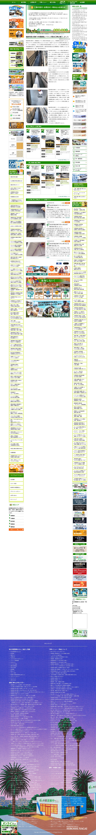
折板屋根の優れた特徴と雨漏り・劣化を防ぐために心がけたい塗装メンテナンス (66, 706)
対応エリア (13, 671)
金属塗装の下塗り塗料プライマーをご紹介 (79, 296)
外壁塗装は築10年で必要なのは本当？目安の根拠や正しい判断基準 (24, 700)
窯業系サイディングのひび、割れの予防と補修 (79, 340)
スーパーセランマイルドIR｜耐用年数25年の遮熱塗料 (61, 775)
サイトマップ (14, 499)
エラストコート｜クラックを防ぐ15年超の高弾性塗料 (61, 787)
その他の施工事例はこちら (64, 159)
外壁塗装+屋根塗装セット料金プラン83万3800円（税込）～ (62, 664)
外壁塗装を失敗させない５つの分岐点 (79, 221)
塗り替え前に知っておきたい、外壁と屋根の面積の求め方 (22, 771)
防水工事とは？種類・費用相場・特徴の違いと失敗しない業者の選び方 (25, 784)
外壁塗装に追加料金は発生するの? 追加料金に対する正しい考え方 (64, 699)
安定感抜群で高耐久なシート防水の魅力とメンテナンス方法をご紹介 (25, 789)
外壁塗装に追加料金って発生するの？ (78, 225)
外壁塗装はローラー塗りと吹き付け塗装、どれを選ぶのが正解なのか (25, 766)
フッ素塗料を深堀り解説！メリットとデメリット (80, 455)
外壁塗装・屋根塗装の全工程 (56, 658)
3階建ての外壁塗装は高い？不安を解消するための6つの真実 (23, 709)
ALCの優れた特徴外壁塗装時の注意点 (15, 444)
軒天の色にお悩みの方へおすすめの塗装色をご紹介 (16, 317)
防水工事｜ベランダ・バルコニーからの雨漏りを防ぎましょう (63, 694)
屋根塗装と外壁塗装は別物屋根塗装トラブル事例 (16, 293)
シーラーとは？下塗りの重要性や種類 (79, 300)
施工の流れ (53, 2)
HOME (27, 33)
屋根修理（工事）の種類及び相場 (15, 214)
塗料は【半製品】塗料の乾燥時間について (16, 436)
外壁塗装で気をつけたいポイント (16, 297)
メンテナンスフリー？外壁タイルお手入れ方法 (79, 356)
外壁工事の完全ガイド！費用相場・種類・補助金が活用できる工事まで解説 (26, 704)
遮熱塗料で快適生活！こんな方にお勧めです (59, 784)
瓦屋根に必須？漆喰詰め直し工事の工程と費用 (60, 711)
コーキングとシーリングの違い (16, 440)
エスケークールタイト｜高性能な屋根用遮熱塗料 (60, 782)
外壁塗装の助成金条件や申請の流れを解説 (79, 217)
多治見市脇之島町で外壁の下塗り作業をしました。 (79, 23)
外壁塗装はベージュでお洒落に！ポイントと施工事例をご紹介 (23, 817)
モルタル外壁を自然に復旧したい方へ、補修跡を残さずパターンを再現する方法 (27, 745)
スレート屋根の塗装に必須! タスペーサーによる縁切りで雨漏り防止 (24, 761)
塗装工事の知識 (14, 176)
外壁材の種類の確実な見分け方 (77, 269)
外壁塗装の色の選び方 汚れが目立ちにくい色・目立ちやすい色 (23, 690)
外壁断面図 (13, 452)
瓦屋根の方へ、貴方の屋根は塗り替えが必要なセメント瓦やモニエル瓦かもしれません (68, 715)
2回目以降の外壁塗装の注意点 (78, 284)
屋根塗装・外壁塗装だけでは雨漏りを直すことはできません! (23, 711)
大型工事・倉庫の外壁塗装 (55, 756)
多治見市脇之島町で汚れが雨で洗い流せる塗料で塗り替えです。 (79, 16)
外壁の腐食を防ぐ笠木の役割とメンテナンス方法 (16, 325)
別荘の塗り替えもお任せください (80, 197)
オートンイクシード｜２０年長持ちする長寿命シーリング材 (62, 796)
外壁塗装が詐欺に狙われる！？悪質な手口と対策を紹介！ (22, 755)
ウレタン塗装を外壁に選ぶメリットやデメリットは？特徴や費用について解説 (66, 801)
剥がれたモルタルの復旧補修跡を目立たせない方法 (16, 278)
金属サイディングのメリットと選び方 (15, 357)
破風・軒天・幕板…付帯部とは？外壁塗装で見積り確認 (61, 717)
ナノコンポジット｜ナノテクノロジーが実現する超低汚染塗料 (63, 785)
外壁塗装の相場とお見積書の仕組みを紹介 (79, 233)
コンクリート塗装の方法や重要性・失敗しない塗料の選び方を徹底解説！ (65, 745)
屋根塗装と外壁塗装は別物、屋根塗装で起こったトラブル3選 (23, 759)
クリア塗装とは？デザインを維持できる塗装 (16, 254)
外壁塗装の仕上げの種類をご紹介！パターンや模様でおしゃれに (24, 826)
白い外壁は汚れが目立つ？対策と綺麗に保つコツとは (80, 443)
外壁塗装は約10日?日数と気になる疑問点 (79, 249)
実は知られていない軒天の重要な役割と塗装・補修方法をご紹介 (63, 720)
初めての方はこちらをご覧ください (57, 651)
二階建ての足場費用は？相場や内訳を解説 (79, 324)
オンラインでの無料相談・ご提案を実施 (79, 209)
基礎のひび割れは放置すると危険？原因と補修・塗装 (21, 803)
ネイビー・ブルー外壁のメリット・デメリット (79, 431)
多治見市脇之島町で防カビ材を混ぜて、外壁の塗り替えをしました (79, 13)
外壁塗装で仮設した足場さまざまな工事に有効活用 (80, 316)
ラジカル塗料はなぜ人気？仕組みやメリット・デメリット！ (23, 824)
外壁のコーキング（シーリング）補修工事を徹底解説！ (61, 701)
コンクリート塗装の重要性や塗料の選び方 (15, 401)
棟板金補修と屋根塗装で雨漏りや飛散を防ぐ (16, 405)
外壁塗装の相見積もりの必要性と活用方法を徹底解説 (21, 754)
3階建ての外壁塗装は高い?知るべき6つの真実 (80, 261)
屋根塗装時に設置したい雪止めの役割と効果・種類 (16, 333)
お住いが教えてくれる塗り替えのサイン (15, 189)
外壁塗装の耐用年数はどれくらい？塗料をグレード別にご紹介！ (24, 732)
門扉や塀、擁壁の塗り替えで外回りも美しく (59, 690)
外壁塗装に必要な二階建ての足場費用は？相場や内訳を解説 (62, 764)
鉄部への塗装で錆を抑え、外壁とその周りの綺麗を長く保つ (62, 734)
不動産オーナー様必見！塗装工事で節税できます (79, 312)
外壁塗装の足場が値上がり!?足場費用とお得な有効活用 (61, 763)
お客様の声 (33, 2)
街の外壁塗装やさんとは (16, 651)
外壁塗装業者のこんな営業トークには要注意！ (80, 328)
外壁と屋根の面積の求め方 (16, 448)
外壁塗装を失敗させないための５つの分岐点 (20, 693)
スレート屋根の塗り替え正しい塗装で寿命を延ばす (16, 345)
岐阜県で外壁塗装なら (15, 487)
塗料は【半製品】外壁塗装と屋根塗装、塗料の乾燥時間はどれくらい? (25, 764)
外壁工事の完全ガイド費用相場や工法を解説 (15, 206)
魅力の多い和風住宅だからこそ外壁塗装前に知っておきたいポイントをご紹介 (66, 710)
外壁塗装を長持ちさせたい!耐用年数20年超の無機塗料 (80, 304)
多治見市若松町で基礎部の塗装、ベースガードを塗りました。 (79, 19)
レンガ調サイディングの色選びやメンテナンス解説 (16, 270)
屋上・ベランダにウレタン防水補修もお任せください (16, 420)
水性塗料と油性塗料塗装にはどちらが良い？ (79, 352)
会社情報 (12, 669)
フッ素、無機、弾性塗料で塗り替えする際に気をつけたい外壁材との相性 (26, 777)
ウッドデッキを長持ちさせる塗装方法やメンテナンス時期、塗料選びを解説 (66, 740)
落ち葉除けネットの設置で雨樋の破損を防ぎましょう (61, 731)
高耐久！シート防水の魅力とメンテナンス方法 (16, 425)
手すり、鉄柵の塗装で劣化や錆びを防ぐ (15, 385)
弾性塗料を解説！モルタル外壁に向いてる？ (80, 459)
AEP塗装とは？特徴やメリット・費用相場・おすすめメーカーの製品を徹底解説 (66, 805)
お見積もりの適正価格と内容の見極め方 (79, 241)
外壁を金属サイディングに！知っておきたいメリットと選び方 (63, 703)
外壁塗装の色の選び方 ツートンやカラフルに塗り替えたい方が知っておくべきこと (28, 692)
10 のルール (13, 662)
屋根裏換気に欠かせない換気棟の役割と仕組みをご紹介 (22, 791)
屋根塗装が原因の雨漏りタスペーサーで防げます (16, 349)
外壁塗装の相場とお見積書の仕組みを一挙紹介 (60, 667)
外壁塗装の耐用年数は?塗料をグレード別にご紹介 (16, 230)
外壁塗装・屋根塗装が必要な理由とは (18, 715)
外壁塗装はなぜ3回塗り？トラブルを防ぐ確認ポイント (22, 752)
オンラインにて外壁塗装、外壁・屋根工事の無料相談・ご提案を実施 (64, 695)
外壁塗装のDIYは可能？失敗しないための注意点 (79, 332)
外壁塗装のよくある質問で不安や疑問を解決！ (80, 213)
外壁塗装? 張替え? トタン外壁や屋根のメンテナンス (61, 704)
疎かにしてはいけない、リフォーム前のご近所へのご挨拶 (22, 706)
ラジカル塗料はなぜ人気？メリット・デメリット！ (80, 475)
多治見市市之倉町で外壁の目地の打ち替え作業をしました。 (79, 29)
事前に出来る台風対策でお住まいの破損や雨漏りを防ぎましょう (24, 799)
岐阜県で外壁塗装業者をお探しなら (18, 674)
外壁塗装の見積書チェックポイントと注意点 (80, 237)
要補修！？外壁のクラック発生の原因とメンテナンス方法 (22, 739)
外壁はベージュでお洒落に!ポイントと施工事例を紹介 (80, 447)
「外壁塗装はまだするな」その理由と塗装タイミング (16, 201)
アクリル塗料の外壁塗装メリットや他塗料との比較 (16, 242)
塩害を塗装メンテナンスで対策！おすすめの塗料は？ (21, 792)
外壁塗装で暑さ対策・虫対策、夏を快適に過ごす (60, 761)
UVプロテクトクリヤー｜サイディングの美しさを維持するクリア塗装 (64, 789)
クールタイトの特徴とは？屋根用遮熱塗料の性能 (80, 471)
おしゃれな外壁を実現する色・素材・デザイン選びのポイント (23, 808)
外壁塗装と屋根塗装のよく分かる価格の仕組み (60, 653)
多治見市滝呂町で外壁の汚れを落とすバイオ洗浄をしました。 (79, 32)
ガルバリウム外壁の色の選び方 (78, 280)
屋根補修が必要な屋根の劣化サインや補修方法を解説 (61, 733)
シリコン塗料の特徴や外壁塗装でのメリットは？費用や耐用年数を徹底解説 (66, 798)
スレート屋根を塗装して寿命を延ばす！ (58, 754)
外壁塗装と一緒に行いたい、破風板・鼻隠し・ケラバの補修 (62, 718)
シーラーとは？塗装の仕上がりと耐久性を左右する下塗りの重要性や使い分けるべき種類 (68, 817)
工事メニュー (43, 2)
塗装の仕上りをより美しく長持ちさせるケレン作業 (16, 285)
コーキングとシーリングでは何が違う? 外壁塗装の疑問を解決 (23, 768)
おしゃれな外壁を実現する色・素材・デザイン (80, 427)
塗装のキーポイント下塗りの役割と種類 (78, 292)
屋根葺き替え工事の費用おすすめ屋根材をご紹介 (16, 218)
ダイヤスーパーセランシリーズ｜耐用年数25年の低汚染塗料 (62, 778)
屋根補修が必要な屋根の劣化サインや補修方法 (16, 341)
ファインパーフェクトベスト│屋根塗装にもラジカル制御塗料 (63, 771)
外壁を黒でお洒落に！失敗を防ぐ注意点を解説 (79, 439)
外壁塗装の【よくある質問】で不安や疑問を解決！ (21, 684)
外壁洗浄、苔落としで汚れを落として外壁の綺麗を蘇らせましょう (64, 749)
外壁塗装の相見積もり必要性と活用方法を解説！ (80, 229)
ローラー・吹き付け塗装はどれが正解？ (78, 372)
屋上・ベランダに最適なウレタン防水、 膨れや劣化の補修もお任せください (26, 787)
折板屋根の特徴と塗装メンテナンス (14, 365)
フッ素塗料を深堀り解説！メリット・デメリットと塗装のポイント (24, 821)
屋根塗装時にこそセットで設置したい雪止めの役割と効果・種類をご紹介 (65, 729)
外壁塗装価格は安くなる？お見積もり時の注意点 (16, 210)
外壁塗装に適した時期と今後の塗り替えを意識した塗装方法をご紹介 (25, 734)
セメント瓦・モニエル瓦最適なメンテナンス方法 (16, 373)
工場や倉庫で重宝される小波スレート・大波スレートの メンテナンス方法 (26, 778)
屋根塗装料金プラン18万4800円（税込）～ (59, 662)
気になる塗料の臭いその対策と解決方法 (78, 257)
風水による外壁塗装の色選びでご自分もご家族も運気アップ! (23, 697)
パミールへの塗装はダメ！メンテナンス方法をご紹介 (80, 396)
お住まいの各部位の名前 (16, 226)
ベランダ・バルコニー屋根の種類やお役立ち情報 (16, 409)
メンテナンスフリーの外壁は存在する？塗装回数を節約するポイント (25, 727)
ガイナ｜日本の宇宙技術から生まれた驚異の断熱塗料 (61, 792)
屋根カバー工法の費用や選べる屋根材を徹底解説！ (61, 685)
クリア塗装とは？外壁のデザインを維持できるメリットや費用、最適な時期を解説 (67, 803)
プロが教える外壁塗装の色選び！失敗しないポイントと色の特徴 (24, 686)
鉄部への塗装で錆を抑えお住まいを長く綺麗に (16, 377)
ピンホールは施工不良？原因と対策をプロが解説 (16, 282)
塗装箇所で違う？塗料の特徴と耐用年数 (79, 288)
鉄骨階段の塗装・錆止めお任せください (16, 381)
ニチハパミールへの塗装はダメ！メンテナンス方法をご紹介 (23, 796)
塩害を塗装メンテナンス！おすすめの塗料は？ (16, 432)
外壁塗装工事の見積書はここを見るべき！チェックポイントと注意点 (64, 669)
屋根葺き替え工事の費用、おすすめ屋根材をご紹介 (61, 683)
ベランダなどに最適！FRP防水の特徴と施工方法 (16, 417)
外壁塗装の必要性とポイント (56, 678)
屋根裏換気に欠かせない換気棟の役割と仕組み (16, 428)
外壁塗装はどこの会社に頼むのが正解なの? (19, 762)
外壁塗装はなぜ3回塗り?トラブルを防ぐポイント (16, 301)
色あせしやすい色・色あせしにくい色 (79, 106)
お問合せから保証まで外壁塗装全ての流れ (59, 656)
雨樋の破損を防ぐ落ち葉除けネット (14, 337)
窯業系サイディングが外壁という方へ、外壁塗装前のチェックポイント (65, 824)
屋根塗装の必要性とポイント (56, 679)
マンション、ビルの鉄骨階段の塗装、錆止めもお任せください (63, 736)
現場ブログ (33, 33)
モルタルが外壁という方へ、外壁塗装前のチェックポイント (62, 823)
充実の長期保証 (14, 665)
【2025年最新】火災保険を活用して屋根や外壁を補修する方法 (63, 674)
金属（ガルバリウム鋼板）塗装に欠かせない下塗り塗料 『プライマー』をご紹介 (67, 821)
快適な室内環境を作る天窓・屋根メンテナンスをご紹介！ (62, 724)
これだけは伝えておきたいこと (17, 658)
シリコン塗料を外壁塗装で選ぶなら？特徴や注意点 (16, 250)
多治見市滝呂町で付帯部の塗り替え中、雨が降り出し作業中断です (79, 39)
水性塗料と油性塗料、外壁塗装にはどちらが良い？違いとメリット (64, 814)
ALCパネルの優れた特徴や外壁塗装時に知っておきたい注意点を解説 (25, 769)
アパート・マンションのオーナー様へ (79, 193)
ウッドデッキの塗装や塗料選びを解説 (15, 389)
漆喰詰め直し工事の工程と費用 (78, 364)
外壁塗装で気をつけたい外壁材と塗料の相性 (16, 456)
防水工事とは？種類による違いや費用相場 (16, 413)
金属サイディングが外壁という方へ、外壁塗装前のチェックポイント (64, 826)
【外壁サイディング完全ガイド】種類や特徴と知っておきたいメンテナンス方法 (27, 743)
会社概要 (82, 2)
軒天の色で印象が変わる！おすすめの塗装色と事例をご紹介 (62, 722)
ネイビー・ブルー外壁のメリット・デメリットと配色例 (22, 810)
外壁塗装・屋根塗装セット (16, 61)
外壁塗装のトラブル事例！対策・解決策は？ (80, 420)
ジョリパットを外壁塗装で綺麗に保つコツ (80, 368)
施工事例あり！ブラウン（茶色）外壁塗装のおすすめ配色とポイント (25, 819)
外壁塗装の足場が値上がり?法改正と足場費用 (80, 320)
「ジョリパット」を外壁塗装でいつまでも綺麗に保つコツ (22, 775)
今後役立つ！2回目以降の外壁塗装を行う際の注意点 (61, 688)
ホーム (13, 2)
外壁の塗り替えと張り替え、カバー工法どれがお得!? (79, 264)
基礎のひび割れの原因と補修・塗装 (78, 416)
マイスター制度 (14, 664)
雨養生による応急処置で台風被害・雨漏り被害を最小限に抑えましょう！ (26, 801)
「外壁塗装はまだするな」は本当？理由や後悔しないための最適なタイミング (27, 702)
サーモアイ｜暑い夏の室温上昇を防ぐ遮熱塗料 (60, 773)
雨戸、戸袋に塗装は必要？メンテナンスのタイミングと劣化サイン (64, 747)
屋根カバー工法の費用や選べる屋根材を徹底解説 (16, 222)
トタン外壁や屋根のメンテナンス (15, 361)
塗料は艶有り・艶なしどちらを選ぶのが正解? (79, 348)
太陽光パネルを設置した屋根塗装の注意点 (79, 388)
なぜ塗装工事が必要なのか (16, 180)
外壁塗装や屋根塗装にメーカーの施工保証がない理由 (80, 308)
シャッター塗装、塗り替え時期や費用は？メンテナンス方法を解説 (64, 743)
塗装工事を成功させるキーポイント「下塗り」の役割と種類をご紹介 (64, 819)
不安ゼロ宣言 (13, 667)
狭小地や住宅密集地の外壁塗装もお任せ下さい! (16, 353)
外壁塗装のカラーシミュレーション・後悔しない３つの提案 (23, 695)
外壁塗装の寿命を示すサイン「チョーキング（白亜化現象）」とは (24, 738)
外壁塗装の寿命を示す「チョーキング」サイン (16, 262)
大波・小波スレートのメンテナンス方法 (15, 460)
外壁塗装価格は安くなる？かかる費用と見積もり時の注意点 (62, 671)
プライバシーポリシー (15, 491)
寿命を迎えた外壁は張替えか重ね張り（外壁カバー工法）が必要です (64, 687)
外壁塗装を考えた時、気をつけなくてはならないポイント (22, 750)
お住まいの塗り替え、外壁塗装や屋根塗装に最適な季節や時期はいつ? (25, 736)
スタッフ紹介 (14, 483)
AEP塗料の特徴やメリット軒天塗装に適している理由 (80, 479)
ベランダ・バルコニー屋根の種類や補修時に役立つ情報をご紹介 (24, 782)
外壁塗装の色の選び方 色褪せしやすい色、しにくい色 (22, 688)
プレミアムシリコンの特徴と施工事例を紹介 (79, 467)
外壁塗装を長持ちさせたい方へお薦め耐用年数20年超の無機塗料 (63, 815)
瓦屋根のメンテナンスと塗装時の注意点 (16, 369)
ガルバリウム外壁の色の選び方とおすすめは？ (20, 730)
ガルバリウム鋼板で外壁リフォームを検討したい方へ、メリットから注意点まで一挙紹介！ (29, 729)
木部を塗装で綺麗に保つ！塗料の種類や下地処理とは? (80, 392)
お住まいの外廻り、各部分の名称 (17, 723)
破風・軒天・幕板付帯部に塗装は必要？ (15, 305)
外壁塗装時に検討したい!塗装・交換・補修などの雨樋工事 (62, 727)
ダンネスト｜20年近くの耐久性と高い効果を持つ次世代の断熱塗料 (64, 791)
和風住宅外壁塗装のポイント (78, 360)
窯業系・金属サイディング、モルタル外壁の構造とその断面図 (23, 773)
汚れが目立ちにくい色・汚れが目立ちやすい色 (80, 101)
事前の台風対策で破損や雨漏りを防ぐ (78, 408)
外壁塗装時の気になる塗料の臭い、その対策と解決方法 (22, 707)
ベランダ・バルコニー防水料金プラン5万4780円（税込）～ (62, 665)
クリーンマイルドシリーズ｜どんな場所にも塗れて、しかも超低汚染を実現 (66, 794)
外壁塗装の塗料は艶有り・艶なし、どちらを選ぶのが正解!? (62, 812)
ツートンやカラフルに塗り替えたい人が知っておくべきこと (80, 111)
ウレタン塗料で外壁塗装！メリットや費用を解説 (16, 246)
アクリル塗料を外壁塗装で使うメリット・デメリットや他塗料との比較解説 (66, 799)
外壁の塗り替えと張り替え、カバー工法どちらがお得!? (22, 722)
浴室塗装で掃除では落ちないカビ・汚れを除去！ (60, 741)
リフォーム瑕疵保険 (15, 660)
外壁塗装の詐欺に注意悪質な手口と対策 (79, 245)
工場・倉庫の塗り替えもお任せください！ (80, 189)
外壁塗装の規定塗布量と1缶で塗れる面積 (79, 376)
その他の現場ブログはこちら (63, 260)
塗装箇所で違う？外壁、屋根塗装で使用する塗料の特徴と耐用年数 (64, 808)
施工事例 (23, 2)
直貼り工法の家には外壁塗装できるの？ (78, 344)
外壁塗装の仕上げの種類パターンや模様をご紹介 (79, 463)
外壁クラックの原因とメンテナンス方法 (15, 266)
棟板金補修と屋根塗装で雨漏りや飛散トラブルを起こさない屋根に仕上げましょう (27, 780)
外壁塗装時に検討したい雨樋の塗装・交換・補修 (16, 329)
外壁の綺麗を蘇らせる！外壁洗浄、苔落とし (79, 380)
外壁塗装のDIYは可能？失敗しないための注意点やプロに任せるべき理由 (25, 720)
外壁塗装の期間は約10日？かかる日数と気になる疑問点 (22, 699)
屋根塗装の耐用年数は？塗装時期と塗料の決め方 (79, 423)
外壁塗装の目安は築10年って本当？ (15, 193)
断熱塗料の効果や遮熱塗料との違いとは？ (79, 400)
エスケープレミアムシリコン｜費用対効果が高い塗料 (61, 780)
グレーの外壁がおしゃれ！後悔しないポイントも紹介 (80, 435)
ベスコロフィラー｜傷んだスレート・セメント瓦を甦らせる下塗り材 (64, 777)
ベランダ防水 (16, 65)
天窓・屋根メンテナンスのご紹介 (15, 321)
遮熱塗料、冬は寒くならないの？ (57, 807)
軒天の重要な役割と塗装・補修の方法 (15, 313)
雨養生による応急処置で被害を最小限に (79, 412)
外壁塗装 (16, 53)
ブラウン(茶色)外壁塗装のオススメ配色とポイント (79, 451)
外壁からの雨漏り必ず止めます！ (57, 676)
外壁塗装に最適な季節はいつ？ (16, 238)
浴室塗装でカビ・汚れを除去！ (15, 393)
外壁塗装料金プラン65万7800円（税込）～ (59, 660)
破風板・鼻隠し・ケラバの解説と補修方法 (16, 309)
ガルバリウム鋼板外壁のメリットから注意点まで (79, 277)
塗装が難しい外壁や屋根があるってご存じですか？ (80, 336)
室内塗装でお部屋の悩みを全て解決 (57, 692)
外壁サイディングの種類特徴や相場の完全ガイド (16, 274)
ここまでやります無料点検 (55, 655)
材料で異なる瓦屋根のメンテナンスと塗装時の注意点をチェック (63, 713)
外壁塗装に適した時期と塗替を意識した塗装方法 (16, 234)
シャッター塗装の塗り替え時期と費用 (15, 397)
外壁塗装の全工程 (14, 196)
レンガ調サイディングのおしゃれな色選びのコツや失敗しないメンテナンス (26, 741)
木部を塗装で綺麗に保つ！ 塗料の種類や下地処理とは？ (22, 794)
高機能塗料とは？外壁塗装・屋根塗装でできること (16, 289)
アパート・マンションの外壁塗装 (57, 757)
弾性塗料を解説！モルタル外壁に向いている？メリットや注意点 (24, 823)
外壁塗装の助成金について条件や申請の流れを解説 (61, 697)
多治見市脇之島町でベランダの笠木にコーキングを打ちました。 (79, 35)
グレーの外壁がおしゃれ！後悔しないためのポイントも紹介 (23, 812)
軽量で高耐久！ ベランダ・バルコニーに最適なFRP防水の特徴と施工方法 (26, 785)
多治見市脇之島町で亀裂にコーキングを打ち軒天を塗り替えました (79, 26)
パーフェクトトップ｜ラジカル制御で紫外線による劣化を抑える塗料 (64, 769)
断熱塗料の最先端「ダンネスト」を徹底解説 (80, 404)
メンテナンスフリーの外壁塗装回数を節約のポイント (80, 273)
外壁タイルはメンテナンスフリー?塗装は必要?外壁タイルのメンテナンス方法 (66, 708)
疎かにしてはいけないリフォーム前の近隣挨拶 (79, 253)
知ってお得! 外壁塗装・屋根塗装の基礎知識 (19, 713)
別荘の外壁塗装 (53, 759)
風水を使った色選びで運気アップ (80, 96)
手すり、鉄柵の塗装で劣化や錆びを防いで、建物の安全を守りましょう (65, 738)
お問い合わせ (14, 495)
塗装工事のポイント (15, 184)
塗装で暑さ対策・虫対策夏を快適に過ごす (16, 258)
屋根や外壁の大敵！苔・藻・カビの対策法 (79, 384)
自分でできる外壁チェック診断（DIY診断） (19, 718)
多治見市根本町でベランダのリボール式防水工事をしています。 (79, 10)
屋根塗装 (16, 57)
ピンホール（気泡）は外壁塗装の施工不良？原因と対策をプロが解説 (25, 746)
